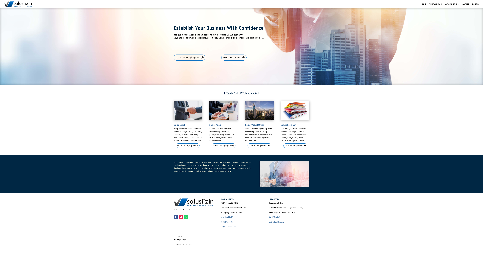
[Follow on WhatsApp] (186, 217)
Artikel (465, 4)
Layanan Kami (451, 4)
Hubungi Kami (232, 57)
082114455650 (227, 217)
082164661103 (227, 222)
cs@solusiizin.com (228, 227)
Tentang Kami (435, 4)
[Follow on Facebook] (176, 217)
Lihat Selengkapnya (187, 57)
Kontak (475, 4)
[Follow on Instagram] (181, 217)
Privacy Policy (180, 240)
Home (423, 4)
